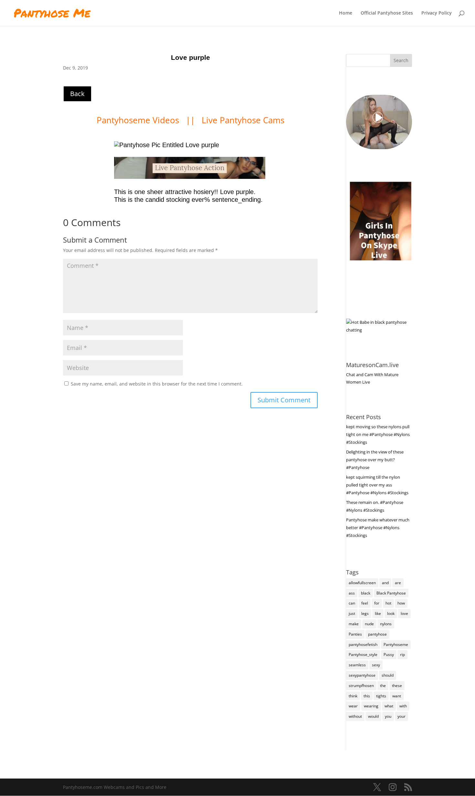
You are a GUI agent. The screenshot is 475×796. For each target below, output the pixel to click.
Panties (355, 634)
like (378, 613)
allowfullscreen (362, 582)
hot (388, 603)
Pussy (389, 654)
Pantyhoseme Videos (139, 120)
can (352, 603)
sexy (376, 665)
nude (369, 624)
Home (345, 13)
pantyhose (377, 634)
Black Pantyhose (391, 593)
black (365, 593)
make (354, 624)
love (404, 613)
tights (381, 696)
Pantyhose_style (363, 654)
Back (77, 93)
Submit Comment (284, 400)
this (367, 696)
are (398, 582)
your (401, 716)
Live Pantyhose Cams (243, 120)
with (403, 706)
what (389, 706)
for (376, 603)
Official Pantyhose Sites (387, 13)
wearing (371, 706)
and (385, 582)
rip (402, 654)
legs (365, 613)
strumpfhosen (361, 685)
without (355, 716)
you (388, 716)
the (383, 685)
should (388, 675)
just (352, 613)
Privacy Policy (436, 13)
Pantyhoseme (396, 644)
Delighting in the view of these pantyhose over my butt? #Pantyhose (375, 459)
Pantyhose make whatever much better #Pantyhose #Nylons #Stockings (377, 527)
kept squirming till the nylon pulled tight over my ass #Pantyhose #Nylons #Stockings (377, 485)
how (401, 603)
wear (353, 706)
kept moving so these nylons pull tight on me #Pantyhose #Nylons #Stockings (378, 434)
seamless (357, 665)
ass (352, 593)
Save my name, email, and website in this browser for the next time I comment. (157, 384)
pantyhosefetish (363, 644)
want (396, 696)
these (397, 685)
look (391, 613)
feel (364, 603)
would (373, 716)
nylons (386, 624)
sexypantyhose (362, 675)
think (353, 696)
